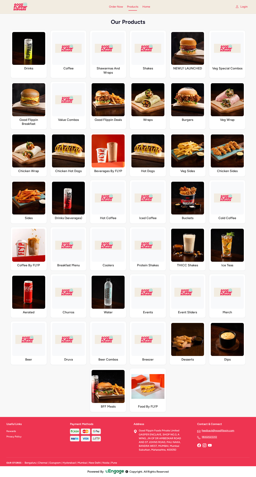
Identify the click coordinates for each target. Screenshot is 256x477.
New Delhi (95, 462)
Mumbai (82, 462)
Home (146, 6)
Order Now (116, 6)
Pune (114, 462)
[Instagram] (204, 446)
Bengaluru (30, 462)
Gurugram (55, 462)
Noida (105, 462)
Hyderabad (69, 462)
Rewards (11, 431)
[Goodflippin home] (55, 7)
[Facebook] (199, 446)
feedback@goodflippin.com (218, 430)
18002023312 (209, 436)
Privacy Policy (13, 436)
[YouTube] (210, 446)
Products (132, 6)
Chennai (42, 462)
